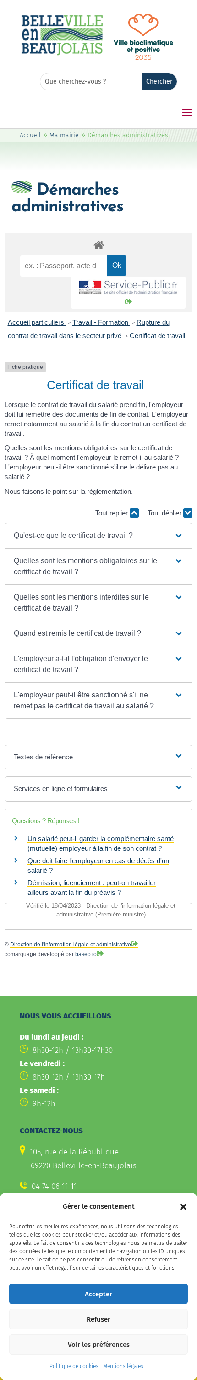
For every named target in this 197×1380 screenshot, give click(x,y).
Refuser (98, 1319)
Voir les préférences (99, 1344)
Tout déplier (165, 513)
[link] (62, 54)
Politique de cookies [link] (73, 1366)
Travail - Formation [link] (101, 322)
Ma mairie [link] (64, 135)
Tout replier (112, 513)
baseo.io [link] (86, 954)
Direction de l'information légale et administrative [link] (70, 944)
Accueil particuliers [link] (37, 322)
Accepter (98, 1294)
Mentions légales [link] (123, 1366)
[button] (183, 1206)
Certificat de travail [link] (157, 335)
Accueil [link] (30, 135)
